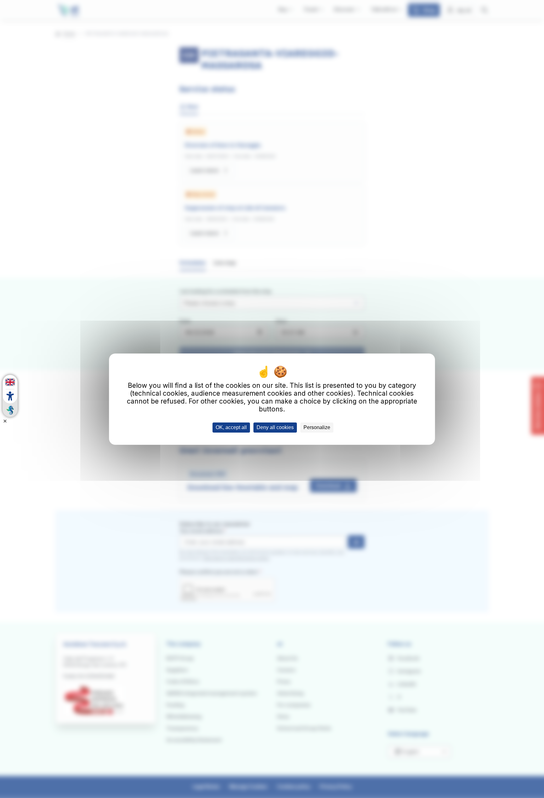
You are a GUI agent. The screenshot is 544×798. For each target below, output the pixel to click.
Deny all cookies (275, 427)
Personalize (316, 427)
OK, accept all (231, 427)
